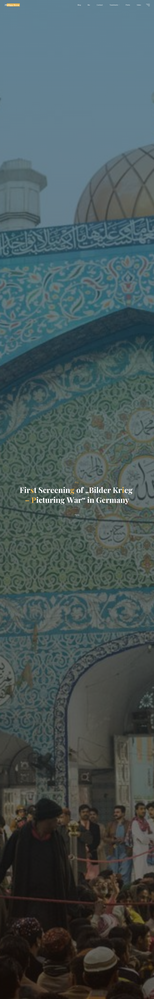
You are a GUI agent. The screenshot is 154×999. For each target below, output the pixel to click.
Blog (76, 482)
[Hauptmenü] (148, 5)
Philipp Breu (12, 4)
